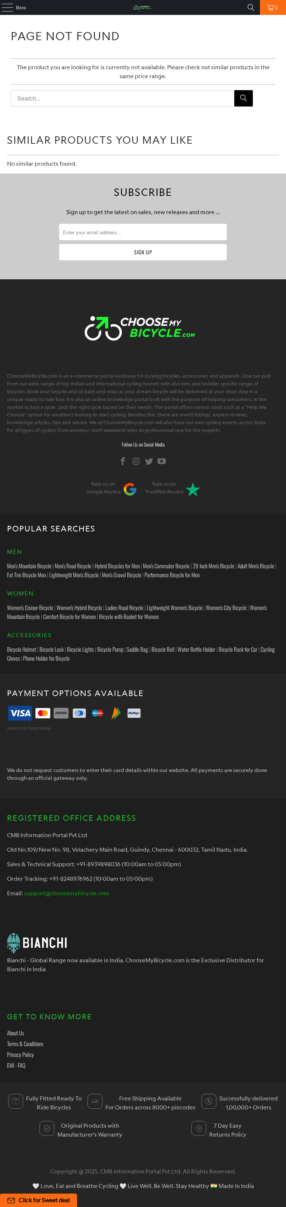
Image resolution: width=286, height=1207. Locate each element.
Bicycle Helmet (21, 649)
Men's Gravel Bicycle (121, 575)
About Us (15, 1033)
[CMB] (143, 7)
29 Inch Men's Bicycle (213, 566)
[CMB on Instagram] (136, 461)
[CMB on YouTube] (162, 461)
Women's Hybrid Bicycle (79, 607)
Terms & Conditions (25, 1043)
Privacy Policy (20, 1054)
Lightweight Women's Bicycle (175, 607)
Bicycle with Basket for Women (129, 616)
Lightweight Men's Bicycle (74, 575)
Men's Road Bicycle (73, 566)
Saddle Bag (137, 649)
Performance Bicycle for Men (172, 575)
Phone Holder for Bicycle (46, 658)
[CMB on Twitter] (149, 461)
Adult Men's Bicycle (256, 566)
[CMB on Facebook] (123, 461)
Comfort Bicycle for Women (69, 616)
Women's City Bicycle (226, 607)
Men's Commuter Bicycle (166, 566)
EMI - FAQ (16, 1065)
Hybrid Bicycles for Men (117, 566)
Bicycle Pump (110, 649)
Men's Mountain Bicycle (29, 566)
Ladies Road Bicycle (124, 607)
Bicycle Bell (163, 649)
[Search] (251, 7)
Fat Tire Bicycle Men (26, 575)
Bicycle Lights (80, 649)
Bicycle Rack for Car (238, 649)
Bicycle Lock (51, 649)
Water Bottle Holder (196, 649)
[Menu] (3, 7)
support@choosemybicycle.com (66, 893)
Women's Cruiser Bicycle (30, 607)
